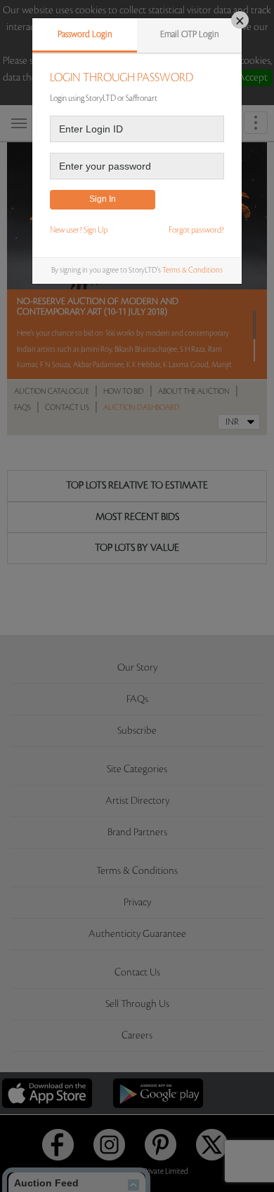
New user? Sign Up (78, 230)
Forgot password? (196, 230)
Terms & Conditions (192, 270)
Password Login (85, 34)
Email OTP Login (189, 34)
